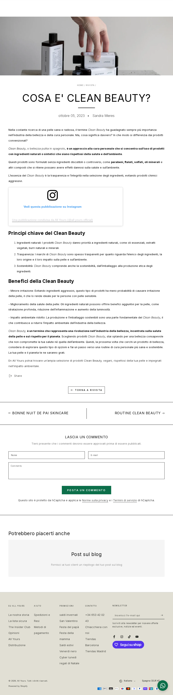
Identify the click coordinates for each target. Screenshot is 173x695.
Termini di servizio (125, 500)
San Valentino (68, 621)
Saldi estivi (66, 645)
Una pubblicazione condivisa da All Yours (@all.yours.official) (52, 220)
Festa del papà (69, 627)
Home (80, 85)
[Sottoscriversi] (163, 615)
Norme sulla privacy (95, 500)
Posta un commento (86, 490)
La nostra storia (18, 614)
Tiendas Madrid (95, 651)
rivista (90, 85)
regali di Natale (69, 663)
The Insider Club (19, 627)
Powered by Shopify (17, 686)
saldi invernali (68, 614)
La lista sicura (17, 621)
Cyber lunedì (67, 657)
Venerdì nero (68, 651)
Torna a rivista (88, 390)
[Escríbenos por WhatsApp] (162, 685)
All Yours (21, 681)
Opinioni (13, 633)
